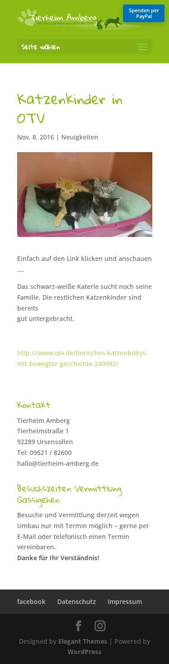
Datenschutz (76, 601)
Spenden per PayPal (144, 13)
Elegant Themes (82, 641)
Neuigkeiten (79, 137)
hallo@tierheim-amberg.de (58, 463)
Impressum (125, 601)
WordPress (84, 651)
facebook (31, 601)
